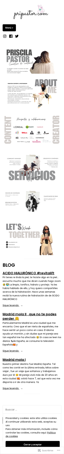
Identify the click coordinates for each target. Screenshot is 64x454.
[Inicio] (5, 36)
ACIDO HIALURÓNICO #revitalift (28, 273)
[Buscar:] (32, 409)
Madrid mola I (14, 359)
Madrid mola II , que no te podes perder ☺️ (29, 316)
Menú (10, 27)
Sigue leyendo (11, 305)
